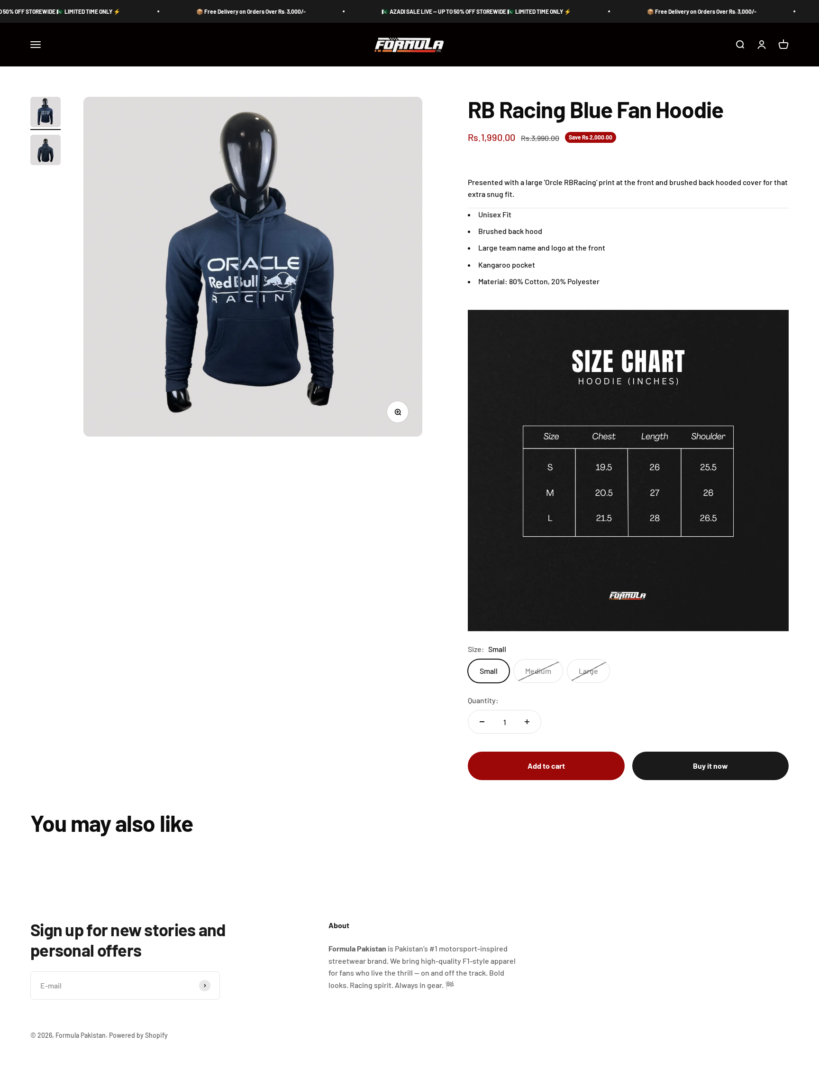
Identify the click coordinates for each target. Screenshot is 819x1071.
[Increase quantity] (527, 721)
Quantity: (483, 700)
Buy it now (710, 765)
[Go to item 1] (45, 113)
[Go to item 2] (45, 151)
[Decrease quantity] (482, 721)
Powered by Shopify (138, 1035)
